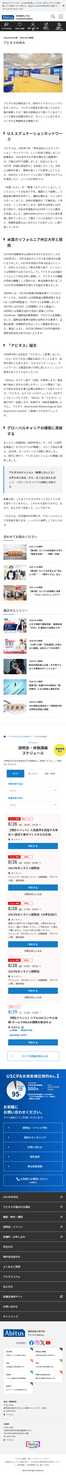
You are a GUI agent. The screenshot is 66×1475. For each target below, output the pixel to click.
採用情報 (20, 1465)
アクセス (10, 1414)
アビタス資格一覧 (22, 1459)
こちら (9, 764)
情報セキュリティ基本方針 (17, 1462)
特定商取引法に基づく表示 (38, 1465)
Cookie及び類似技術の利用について (45, 1462)
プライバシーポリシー (42, 1459)
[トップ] (5, 736)
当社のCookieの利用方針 (38, 5)
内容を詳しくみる (33, 893)
